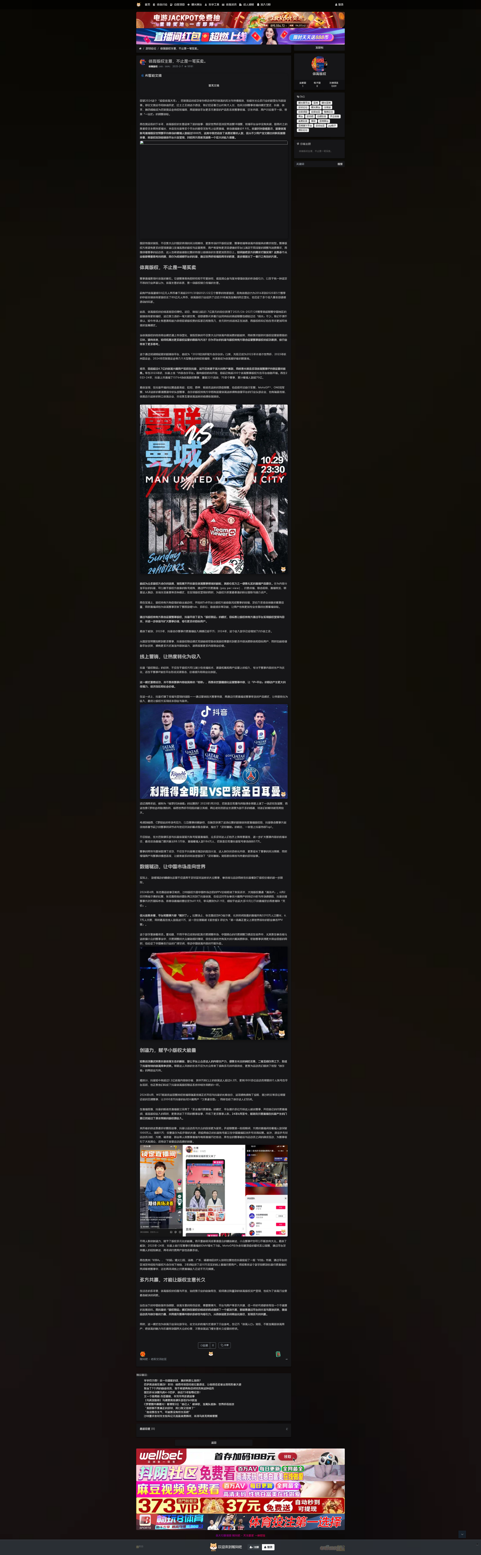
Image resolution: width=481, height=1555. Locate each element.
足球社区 (320, 126)
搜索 (340, 164)
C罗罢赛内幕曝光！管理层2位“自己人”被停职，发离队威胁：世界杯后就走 (189, 1404)
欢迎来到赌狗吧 (230, 1547)
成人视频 (248, 4)
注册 (256, 1547)
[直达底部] (462, 1534)
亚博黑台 (323, 121)
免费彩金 (302, 121)
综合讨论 (161, 4)
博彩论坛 (302, 130)
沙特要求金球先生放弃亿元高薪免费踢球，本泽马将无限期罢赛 (181, 1416)
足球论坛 (151, 48)
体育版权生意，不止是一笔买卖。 (180, 48)
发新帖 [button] (319, 47)
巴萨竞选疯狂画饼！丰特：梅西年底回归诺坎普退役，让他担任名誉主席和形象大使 (192, 1384)
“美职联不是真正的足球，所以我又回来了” (170, 1408)
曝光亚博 (326, 103)
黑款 (313, 121)
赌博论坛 (328, 112)
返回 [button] (213, 1442)
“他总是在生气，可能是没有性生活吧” (167, 1412)
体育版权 (153, 66)
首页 (147, 4)
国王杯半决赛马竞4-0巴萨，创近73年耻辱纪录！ (173, 1392)
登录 (340, 4)
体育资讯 (231, 4)
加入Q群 (266, 4)
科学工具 (213, 4)
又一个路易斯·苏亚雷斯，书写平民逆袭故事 (169, 1396)
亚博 (315, 103)
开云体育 (334, 116)
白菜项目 (179, 4)
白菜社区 (315, 112)
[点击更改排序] (287, 1429)
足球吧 (310, 116)
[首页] (140, 49)
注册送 (327, 107)
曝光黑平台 (304, 103)
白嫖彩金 (321, 116)
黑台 (300, 116)
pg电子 (332, 126)
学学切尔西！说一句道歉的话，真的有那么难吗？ (173, 1380)
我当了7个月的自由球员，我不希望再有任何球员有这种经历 (179, 1388)
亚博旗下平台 (305, 126)
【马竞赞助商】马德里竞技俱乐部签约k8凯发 (170, 1400)
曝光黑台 (196, 4)
